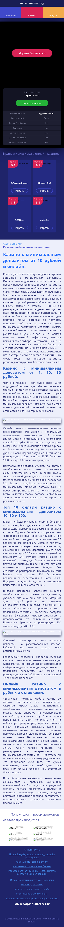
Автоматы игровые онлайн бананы (32, 866)
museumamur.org (32, 3)
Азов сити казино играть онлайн (32, 889)
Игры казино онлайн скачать (32, 893)
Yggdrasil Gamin (46, 113)
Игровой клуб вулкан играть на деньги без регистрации (32, 856)
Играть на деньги (32, 103)
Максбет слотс (32, 849)
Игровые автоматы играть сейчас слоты (32, 879)
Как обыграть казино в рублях (32, 861)
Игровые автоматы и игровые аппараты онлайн (32, 898)
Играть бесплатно (32, 53)
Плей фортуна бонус (32, 884)
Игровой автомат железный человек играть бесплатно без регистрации (32, 872)
